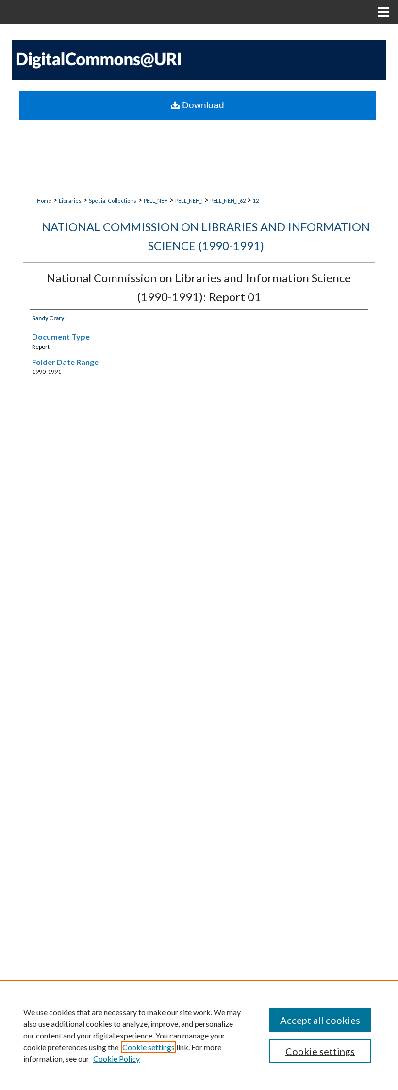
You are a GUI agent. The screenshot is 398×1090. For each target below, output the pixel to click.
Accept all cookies (320, 1020)
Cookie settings (148, 1047)
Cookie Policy (116, 1058)
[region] (199, 1035)
